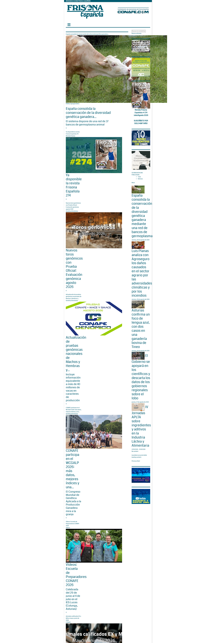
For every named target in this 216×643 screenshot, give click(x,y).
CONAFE (68, 622)
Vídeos (68, 528)
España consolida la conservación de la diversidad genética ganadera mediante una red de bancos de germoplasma (142, 215)
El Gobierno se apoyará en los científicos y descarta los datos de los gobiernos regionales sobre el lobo (141, 377)
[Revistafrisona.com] (85, 11)
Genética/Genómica (72, 211)
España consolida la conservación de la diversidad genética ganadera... (88, 112)
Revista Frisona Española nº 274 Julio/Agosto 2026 (141, 113)
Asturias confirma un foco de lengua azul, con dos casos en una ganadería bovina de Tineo (141, 328)
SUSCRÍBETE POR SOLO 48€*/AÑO (141, 122)
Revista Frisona (70, 136)
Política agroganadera (72, 104)
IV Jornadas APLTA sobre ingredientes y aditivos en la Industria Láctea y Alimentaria (141, 426)
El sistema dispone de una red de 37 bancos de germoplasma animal (87, 122)
